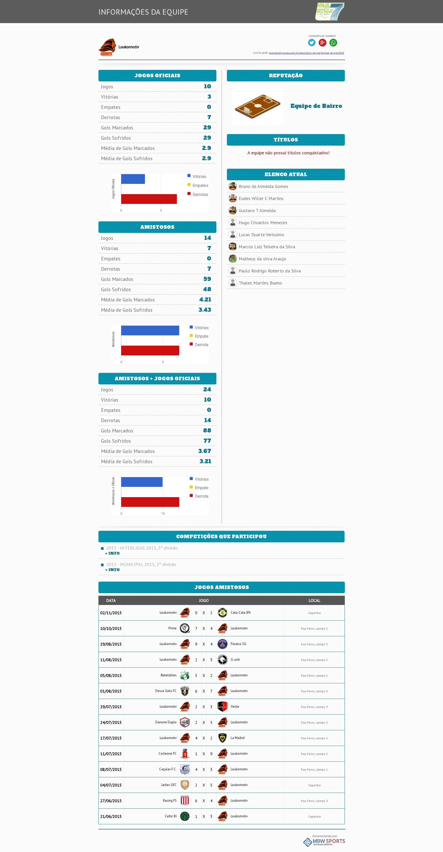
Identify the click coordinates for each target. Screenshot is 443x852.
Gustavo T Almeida (257, 210)
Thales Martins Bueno (260, 283)
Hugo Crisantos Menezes (263, 222)
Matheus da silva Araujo (262, 259)
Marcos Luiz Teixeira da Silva (267, 247)
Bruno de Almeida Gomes (263, 186)
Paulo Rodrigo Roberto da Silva (270, 271)
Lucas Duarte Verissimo (261, 235)
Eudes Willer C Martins (261, 198)
